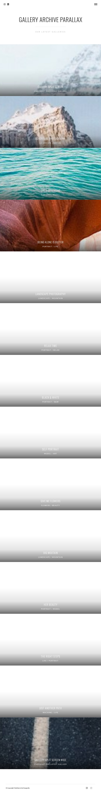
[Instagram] (5, 4)
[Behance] (8, 4)
